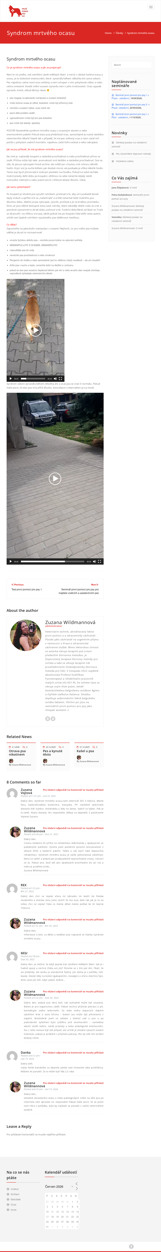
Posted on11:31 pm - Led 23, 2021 (38, 795)
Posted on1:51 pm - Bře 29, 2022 (41, 925)
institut (15, 1189)
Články (119, 32)
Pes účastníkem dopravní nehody (133, 153)
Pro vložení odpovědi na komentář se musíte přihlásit (73, 789)
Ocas (13, 1204)
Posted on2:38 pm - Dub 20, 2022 (31, 958)
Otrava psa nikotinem (17, 753)
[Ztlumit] (55, 378)
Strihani (15, 1194)
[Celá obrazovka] (60, 378)
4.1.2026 (15, 747)
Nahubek (16, 1199)
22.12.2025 (51, 747)
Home (108, 32)
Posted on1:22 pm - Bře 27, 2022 (31, 890)
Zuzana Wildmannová (21, 764)
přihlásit (60, 1134)
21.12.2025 (84, 747)
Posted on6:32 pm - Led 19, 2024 (41, 1089)
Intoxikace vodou (125, 161)
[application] (35, 330)
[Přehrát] (10, 378)
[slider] (33, 378)
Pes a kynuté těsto (52, 753)
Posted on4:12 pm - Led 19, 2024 (31, 1057)
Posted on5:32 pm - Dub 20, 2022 (41, 997)
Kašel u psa (85, 751)
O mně (133, 187)
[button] (35, 330)
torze (13, 1209)
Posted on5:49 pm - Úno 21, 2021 (41, 834)
